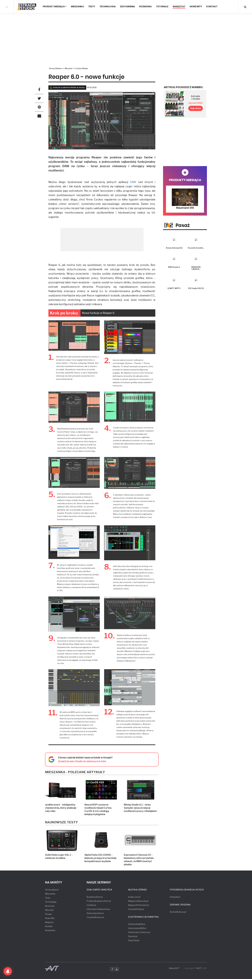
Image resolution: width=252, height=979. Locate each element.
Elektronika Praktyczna (139, 932)
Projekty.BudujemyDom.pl (99, 901)
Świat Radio (133, 940)
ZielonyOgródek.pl (95, 913)
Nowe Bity (196, 6)
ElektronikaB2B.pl (136, 924)
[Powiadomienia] (8, 971)
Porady (48, 914)
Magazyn (49, 922)
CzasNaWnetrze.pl (95, 917)
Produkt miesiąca (54, 6)
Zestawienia (127, 6)
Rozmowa (145, 6)
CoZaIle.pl (91, 905)
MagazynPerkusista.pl (138, 905)
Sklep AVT (174, 968)
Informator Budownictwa (98, 909)
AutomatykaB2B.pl (137, 928)
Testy (91, 6)
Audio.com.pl (134, 897)
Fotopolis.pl (175, 897)
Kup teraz (195, 108)
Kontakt (211, 6)
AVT (199, 968)
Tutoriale (162, 6)
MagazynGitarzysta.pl (138, 901)
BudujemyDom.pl (95, 897)
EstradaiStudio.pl (136, 909)
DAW (133, 182)
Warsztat (179, 6)
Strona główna (52, 889)
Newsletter (50, 930)
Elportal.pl (132, 936)
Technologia (107, 6)
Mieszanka (77, 6)
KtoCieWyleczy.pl (178, 912)
